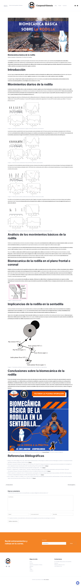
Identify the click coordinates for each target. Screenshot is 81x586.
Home (31, 561)
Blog (56, 5)
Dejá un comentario (12, 57)
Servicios (5, 5)
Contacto (65, 5)
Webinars (6, 6)
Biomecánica (19, 57)
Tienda (59, 5)
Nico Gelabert (46, 579)
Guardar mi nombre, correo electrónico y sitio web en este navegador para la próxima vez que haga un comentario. (32, 518)
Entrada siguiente (72, 484)
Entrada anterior (9, 484)
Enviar (71, 543)
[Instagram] (77, 5)
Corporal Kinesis (44, 5)
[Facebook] (75, 5)
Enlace (30, 462)
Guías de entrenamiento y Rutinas (15, 5)
